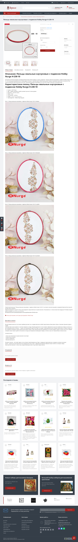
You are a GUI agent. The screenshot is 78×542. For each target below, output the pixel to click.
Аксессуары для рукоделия (50, 13)
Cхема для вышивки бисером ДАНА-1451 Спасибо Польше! (11, 461)
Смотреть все (10, 488)
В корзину (47, 50)
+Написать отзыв (10, 359)
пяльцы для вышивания (16, 96)
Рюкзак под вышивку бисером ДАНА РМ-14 (11, 430)
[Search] (49, 8)
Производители (6, 529)
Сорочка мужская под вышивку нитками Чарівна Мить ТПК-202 (66, 430)
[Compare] (73, 24)
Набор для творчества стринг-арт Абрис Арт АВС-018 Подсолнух (48, 461)
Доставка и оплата (19, 69)
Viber (59, 528)
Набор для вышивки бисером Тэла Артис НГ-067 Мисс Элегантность (29, 402)
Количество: (42, 45)
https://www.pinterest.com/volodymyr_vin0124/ (48, 530)
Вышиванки (24, 524)
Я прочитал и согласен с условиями (53, 512)
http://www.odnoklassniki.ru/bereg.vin (41, 532)
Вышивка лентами (25, 529)
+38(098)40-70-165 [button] (63, 520)
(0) (50, 24)
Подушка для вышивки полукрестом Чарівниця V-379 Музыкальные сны (29, 430)
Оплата (22, 2)
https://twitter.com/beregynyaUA (43, 530)
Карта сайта (5, 527)
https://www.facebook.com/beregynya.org (41, 530)
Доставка (27, 2)
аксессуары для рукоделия (21, 315)
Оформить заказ (72, 8)
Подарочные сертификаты (9, 531)
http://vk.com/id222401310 (53, 530)
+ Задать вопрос (10, 374)
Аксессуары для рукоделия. (18, 311)
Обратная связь (6, 525)
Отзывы (24, 16)
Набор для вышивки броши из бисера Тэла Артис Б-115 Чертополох (48, 402)
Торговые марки (62, 13)
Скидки (70, 13)
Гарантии (66, 51)
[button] (2, 228)
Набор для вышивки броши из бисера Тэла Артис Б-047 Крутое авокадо (48, 430)
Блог (29, 16)
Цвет (41, 40)
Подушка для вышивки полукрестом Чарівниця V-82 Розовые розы (66, 402)
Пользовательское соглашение (50, 512)
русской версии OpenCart (12, 538)
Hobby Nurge (49, 27)
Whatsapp (64, 528)
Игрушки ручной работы (27, 522)
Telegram (61, 528)
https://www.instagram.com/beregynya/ (50, 530)
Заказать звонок (57, 8)
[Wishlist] (69, 24)
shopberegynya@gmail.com (64, 522)
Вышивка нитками (38, 13)
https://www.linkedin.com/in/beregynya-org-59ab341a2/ (46, 530)
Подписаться (70, 509)
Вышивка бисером (27, 13)
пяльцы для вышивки (11, 315)
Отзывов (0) (28, 69)
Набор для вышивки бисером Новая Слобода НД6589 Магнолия (11, 402)
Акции (4, 533)
